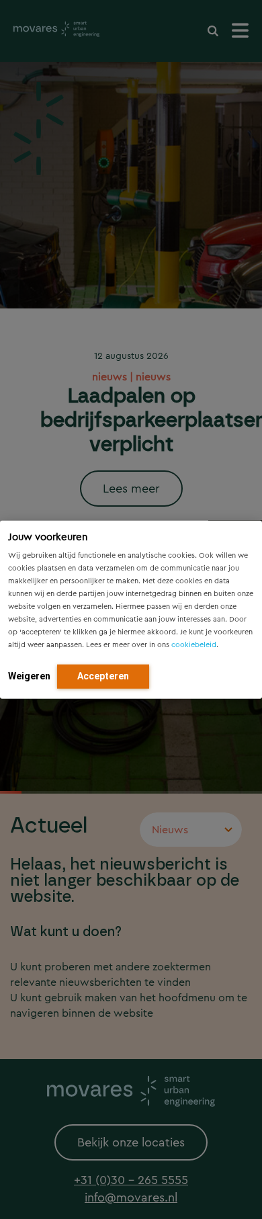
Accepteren (103, 675)
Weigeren (29, 675)
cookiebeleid (193, 644)
